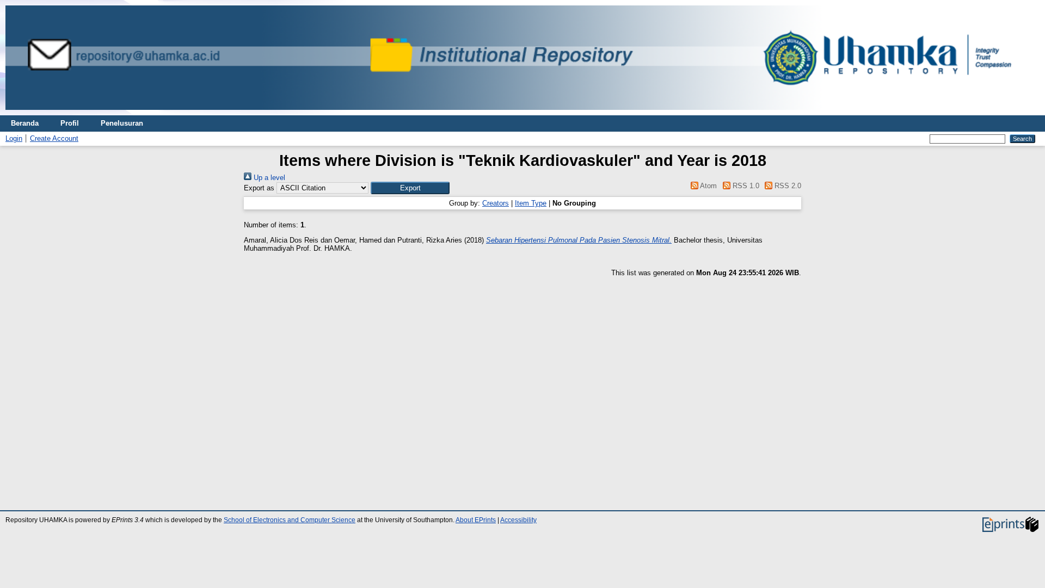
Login (13, 138)
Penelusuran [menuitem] (122, 123)
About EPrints (476, 520)
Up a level (268, 178)
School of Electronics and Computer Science (289, 520)
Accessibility (518, 520)
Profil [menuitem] (69, 123)
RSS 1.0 (744, 186)
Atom (707, 186)
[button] (410, 188)
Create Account (54, 138)
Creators (495, 203)
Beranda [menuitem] (25, 123)
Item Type (530, 203)
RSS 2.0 (786, 186)
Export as (259, 188)
